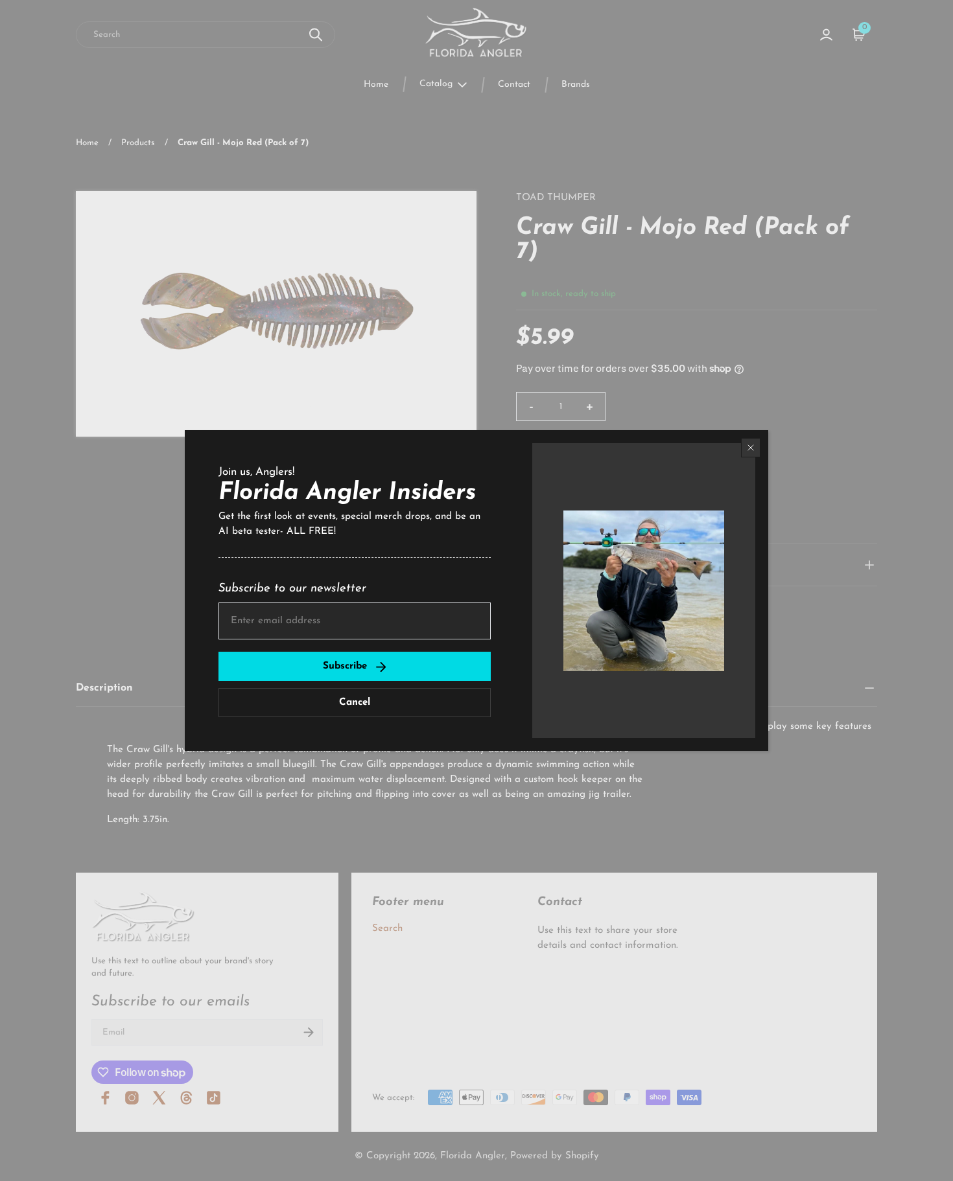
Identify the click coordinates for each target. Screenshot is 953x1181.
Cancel (354, 702)
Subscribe (345, 666)
